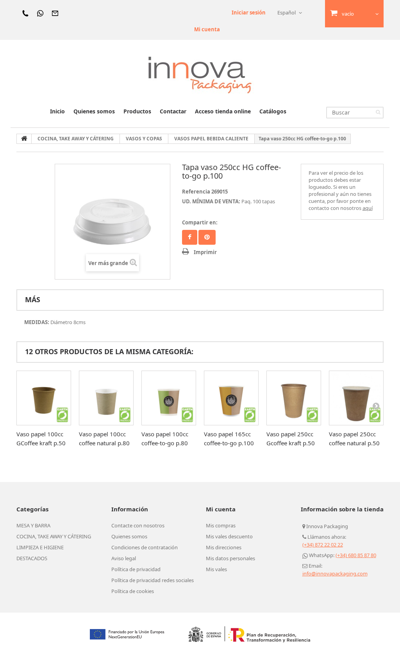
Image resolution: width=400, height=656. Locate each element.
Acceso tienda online (223, 111)
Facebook (189, 237)
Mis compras (221, 525)
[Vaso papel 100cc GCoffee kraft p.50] (43, 398)
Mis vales (216, 569)
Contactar (173, 111)
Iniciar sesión (249, 12)
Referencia (196, 191)
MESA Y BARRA (33, 525)
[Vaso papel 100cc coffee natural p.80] (106, 398)
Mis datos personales (230, 558)
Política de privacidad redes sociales (152, 580)
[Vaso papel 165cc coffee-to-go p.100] (231, 398)
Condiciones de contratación (144, 547)
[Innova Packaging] (200, 74)
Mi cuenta (207, 29)
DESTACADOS (31, 558)
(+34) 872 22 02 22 (322, 544)
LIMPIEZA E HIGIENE (40, 547)
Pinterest (207, 237)
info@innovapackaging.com (335, 573)
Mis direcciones (223, 547)
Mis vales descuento (229, 536)
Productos (137, 111)
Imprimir (205, 252)
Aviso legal (123, 558)
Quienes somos (94, 111)
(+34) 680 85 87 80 (356, 555)
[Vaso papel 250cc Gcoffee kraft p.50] (293, 398)
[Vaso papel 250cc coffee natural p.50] (356, 398)
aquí (367, 207)
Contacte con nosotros (137, 525)
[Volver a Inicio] (24, 138)
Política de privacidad (136, 569)
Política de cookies (132, 591)
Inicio (57, 111)
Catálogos (272, 111)
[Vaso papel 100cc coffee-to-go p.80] (168, 398)
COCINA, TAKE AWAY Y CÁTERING (53, 536)
